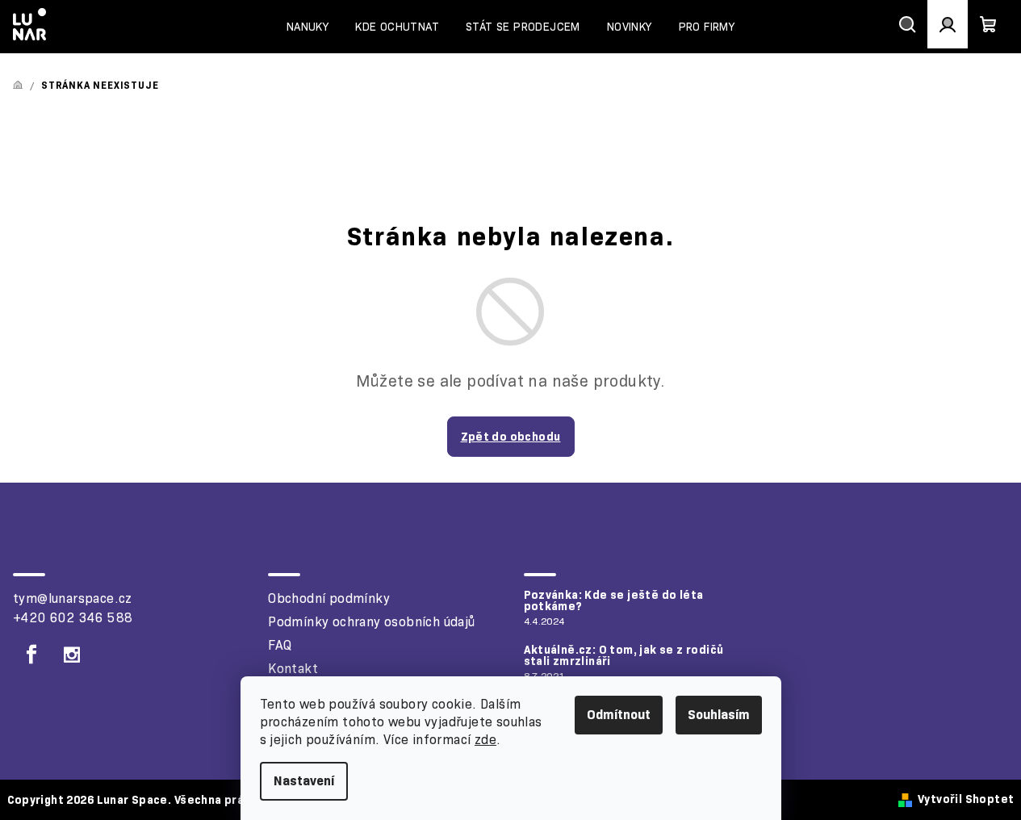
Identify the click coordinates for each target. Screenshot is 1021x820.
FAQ (279, 645)
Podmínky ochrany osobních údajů (371, 622)
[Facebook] (31, 654)
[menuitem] (307, 26)
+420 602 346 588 (72, 617)
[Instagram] (71, 654)
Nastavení (304, 781)
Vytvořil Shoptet (966, 799)
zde (485, 739)
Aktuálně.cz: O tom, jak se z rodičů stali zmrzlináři (624, 655)
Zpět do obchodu (511, 436)
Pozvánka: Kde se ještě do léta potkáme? (614, 600)
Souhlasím (719, 714)
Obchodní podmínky (329, 598)
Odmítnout (619, 714)
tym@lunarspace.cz (72, 598)
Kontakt (293, 668)
